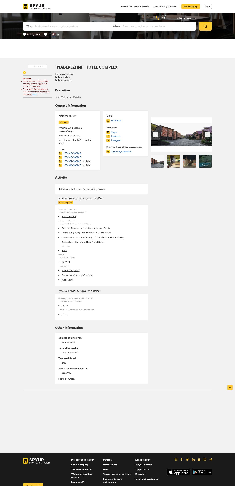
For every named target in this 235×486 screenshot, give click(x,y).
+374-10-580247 (72, 157)
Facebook (116, 136)
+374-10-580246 (72, 153)
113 (162, 18)
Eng (206, 6)
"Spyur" (34, 94)
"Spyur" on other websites (117, 474)
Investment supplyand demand (112, 480)
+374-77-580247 (76, 161)
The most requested (81, 469)
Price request (65, 202)
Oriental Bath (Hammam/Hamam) (77, 275)
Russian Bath (67, 279)
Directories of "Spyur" (83, 459)
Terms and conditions (146, 478)
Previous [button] (155, 134)
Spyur (114, 132)
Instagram (116, 140)
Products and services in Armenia (135, 6)
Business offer (78, 482)
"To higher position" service (82, 476)
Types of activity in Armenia (165, 6)
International (110, 464)
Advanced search (185, 18)
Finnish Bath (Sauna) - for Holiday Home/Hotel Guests (86, 232)
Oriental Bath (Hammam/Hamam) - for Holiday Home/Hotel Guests (93, 237)
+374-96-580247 (76, 165)
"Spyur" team (142, 469)
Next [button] (207, 134)
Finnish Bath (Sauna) (71, 270)
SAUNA (65, 305)
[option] (181, 134)
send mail (116, 120)
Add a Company (190, 6)
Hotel (64, 250)
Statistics (107, 459)
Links (105, 469)
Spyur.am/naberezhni (121, 151)
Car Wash (66, 262)
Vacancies (140, 474)
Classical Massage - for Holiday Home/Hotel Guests (86, 228)
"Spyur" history (143, 464)
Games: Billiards (69, 216)
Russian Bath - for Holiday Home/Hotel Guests (83, 242)
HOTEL (65, 314)
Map (65, 122)
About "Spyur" (143, 459)
